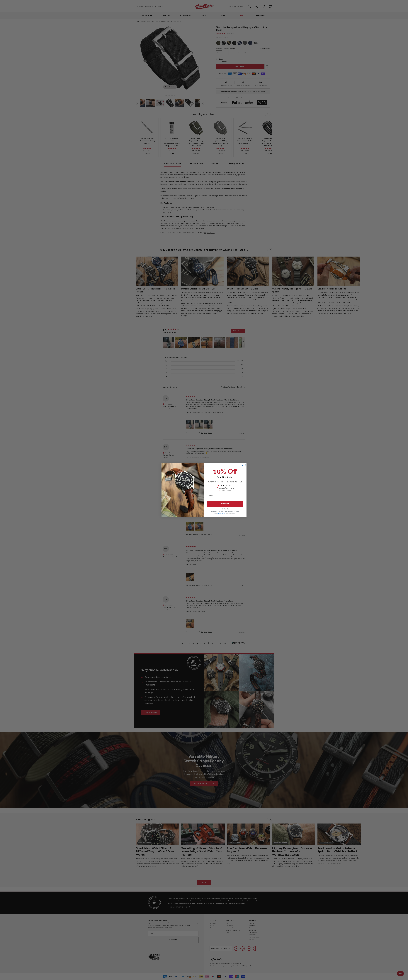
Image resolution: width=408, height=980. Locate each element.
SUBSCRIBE (225, 504)
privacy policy (221, 513)
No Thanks (225, 509)
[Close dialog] (244, 465)
